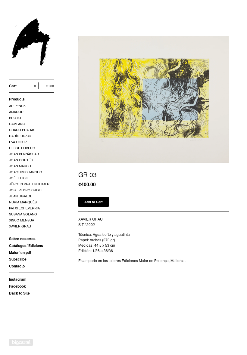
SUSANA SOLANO (23, 213)
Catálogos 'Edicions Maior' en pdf (26, 249)
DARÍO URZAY (20, 135)
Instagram (18, 279)
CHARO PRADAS (22, 129)
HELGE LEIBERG (22, 147)
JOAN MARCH (20, 165)
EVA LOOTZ (18, 141)
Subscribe (18, 259)
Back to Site (19, 293)
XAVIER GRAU (20, 226)
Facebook (17, 286)
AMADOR (16, 111)
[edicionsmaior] (31, 43)
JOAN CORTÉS (21, 159)
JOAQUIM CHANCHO (25, 171)
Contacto (17, 266)
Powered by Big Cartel (21, 342)
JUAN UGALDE (20, 195)
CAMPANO (17, 123)
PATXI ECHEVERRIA (24, 207)
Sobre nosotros (22, 238)
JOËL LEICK (18, 177)
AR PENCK (17, 105)
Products (17, 99)
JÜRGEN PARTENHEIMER (29, 183)
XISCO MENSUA (21, 220)
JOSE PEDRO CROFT (26, 189)
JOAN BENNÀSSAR (24, 153)
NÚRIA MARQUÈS (23, 201)
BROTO (15, 117)
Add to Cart (93, 202)
